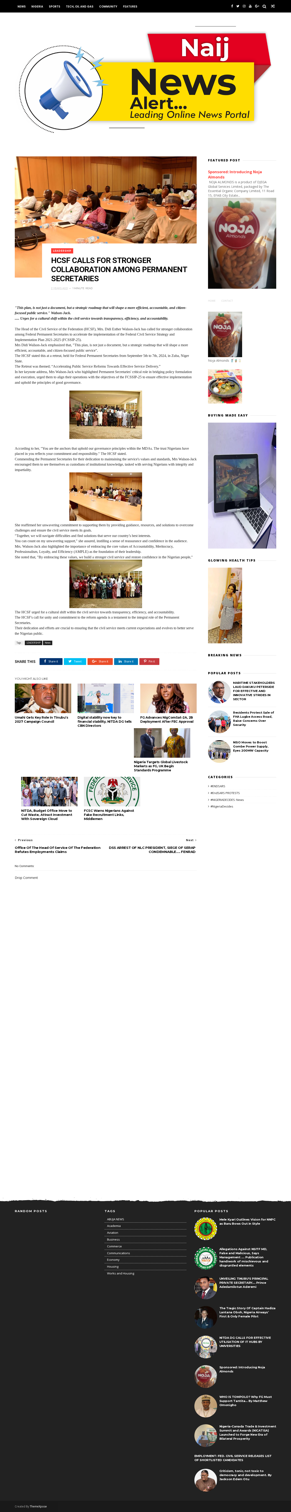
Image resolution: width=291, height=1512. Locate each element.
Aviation (112, 1233)
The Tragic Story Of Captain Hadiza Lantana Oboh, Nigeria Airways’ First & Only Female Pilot (247, 1312)
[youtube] (250, 6)
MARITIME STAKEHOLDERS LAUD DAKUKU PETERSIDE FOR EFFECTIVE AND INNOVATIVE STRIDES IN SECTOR (254, 691)
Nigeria (37, 6)
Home (212, 300)
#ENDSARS (218, 786)
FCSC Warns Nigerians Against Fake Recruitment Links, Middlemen (109, 815)
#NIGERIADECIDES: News (227, 800)
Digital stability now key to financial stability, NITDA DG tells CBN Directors (105, 721)
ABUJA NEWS (115, 1219)
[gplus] (257, 6)
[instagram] (244, 6)
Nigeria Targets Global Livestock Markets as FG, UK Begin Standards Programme (161, 766)
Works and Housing (120, 1273)
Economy (113, 1260)
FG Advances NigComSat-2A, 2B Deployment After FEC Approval (166, 719)
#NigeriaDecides (222, 806)
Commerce (114, 1246)
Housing (112, 1266)
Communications (118, 1253)
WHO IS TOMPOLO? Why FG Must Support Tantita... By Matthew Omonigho (245, 1401)
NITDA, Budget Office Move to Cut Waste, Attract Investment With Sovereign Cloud (46, 815)
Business (113, 1239)
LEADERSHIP (62, 250)
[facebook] (232, 6)
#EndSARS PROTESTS (225, 793)
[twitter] (237, 6)
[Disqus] (106, 1008)
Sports (54, 6)
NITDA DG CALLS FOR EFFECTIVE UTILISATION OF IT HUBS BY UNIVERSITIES (245, 1342)
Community (108, 6)
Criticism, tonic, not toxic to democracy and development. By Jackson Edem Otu (245, 1475)
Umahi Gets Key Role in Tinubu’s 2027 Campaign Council (41, 719)
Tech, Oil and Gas (79, 6)
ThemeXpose (38, 1506)
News (22, 6)
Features (130, 6)
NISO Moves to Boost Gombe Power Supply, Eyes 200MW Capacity (250, 746)
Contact (227, 300)
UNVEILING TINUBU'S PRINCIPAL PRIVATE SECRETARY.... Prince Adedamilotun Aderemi (243, 1283)
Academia (114, 1226)
